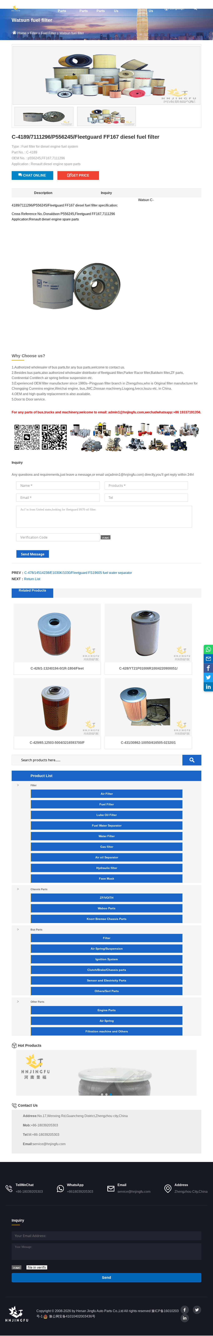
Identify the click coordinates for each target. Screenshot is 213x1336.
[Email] (208, 658)
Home (27, 5)
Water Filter (107, 836)
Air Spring (107, 1020)
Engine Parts (107, 1010)
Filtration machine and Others (106, 1031)
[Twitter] (208, 677)
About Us (119, 8)
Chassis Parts (64, 8)
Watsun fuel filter (71, 33)
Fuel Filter (48, 33)
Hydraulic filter (106, 868)
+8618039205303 (80, 1191)
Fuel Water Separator (106, 825)
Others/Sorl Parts (107, 991)
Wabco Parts (106, 908)
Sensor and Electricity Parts (106, 980)
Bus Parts (83, 8)
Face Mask (106, 878)
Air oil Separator (106, 857)
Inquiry (106, 193)
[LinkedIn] (208, 686)
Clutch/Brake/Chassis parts (106, 969)
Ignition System (106, 959)
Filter (45, 5)
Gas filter (106, 846)
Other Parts (101, 8)
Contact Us (155, 8)
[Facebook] (208, 668)
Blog (136, 5)
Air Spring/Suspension (107, 948)
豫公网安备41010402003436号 (72, 1316)
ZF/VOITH (106, 897)
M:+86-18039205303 (41, 1134)
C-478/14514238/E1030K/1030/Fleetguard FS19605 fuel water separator (78, 573)
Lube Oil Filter (107, 815)
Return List (32, 579)
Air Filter (107, 793)
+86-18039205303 (40, 1125)
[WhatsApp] (208, 649)
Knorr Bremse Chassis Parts (106, 919)
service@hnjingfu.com (44, 1144)
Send (106, 1277)
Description (43, 193)
